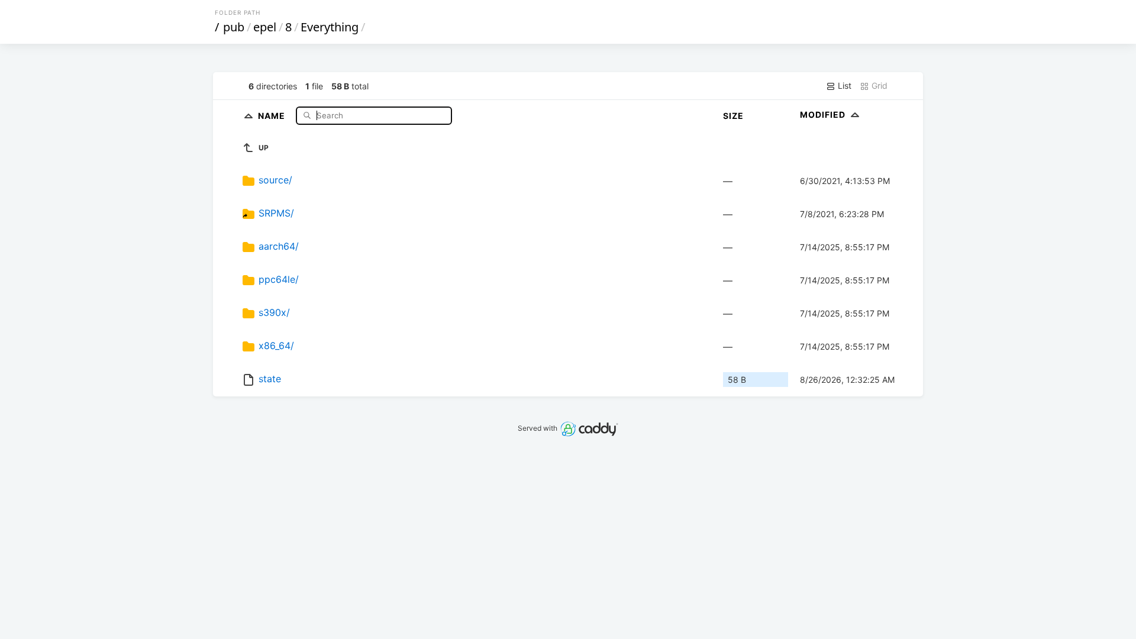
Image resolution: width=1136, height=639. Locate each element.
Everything (330, 27)
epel (264, 27)
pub (233, 27)
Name (273, 115)
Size (733, 116)
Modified (824, 114)
